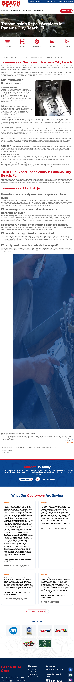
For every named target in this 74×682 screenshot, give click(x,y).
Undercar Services (6, 450)
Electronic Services (10, 592)
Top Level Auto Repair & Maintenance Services (29, 58)
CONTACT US (38, 11)
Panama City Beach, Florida (26, 433)
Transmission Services (7, 433)
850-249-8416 (12, 676)
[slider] (70, 442)
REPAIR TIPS (27, 11)
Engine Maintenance (11, 559)
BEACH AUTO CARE (7, 58)
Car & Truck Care (47, 523)
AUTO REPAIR (15, 11)
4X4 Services (5, 452)
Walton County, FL (63, 523)
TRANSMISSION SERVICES (53, 58)
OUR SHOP (4, 11)
